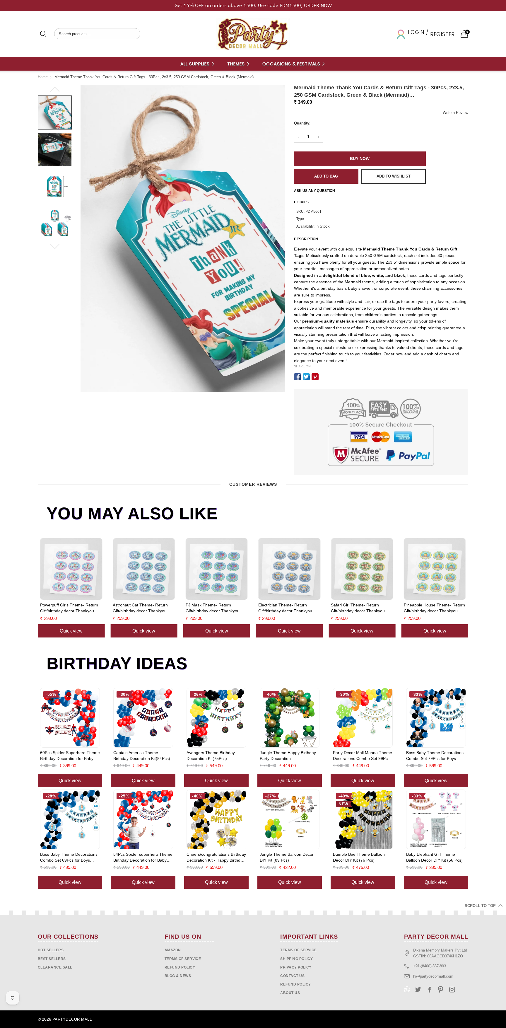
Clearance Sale (55, 967)
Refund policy (180, 967)
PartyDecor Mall (72, 1019)
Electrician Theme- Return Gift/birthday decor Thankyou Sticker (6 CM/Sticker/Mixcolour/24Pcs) (214, 608)
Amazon (173, 950)
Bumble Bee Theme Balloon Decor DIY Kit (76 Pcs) (359, 857)
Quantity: (302, 123)
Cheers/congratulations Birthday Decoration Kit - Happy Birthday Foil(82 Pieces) (216, 857)
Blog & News (178, 976)
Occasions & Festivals (292, 64)
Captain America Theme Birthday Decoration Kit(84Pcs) (141, 755)
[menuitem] (197, 63)
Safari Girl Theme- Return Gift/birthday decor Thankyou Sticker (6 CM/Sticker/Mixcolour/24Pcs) (286, 608)
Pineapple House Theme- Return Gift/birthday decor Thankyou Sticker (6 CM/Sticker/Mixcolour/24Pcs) (362, 608)
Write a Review (455, 112)
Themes (236, 64)
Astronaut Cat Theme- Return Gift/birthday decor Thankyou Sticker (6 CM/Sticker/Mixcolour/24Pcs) (68, 608)
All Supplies (195, 64)
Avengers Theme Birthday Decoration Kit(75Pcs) (211, 755)
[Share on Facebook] (297, 376)
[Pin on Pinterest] (315, 376)
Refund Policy (295, 984)
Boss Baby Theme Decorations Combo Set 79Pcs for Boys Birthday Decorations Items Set (435, 755)
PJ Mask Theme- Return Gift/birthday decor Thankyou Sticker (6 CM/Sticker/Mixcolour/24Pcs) (141, 608)
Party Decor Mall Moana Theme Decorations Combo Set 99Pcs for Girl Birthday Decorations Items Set (362, 755)
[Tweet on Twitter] (306, 376)
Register (442, 34)
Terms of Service (183, 959)
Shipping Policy (296, 959)
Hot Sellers (51, 950)
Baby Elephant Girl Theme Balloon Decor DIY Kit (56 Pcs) (434, 857)
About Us (290, 993)
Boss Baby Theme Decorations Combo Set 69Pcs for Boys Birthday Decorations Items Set (69, 857)
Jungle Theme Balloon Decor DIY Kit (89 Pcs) (287, 857)
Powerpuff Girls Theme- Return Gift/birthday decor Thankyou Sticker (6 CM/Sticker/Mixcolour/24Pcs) (434, 608)
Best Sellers (52, 959)
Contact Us (292, 976)
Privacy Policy (296, 967)
